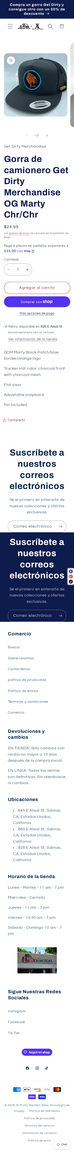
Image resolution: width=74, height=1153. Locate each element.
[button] (10, 26)
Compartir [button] (16, 420)
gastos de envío (19, 233)
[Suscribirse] (60, 527)
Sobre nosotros (21, 658)
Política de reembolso (44, 1110)
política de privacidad (27, 680)
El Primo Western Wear (32, 1105)
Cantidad (11, 259)
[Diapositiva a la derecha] (47, 135)
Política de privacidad (39, 1118)
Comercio (16, 712)
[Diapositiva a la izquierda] (27, 135)
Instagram (17, 1011)
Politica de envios (23, 691)
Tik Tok (14, 1033)
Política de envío (39, 1140)
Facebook (16, 1022)
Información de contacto (39, 1133)
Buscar (14, 647)
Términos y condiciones (28, 702)
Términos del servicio (39, 1125)
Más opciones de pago (37, 313)
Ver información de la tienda (32, 339)
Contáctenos (19, 669)
